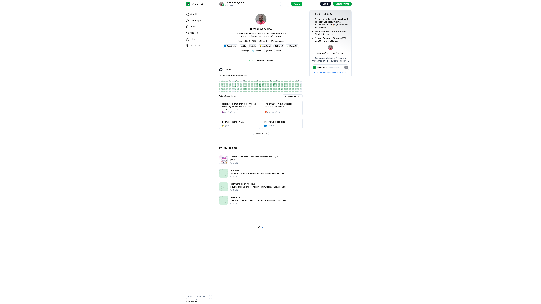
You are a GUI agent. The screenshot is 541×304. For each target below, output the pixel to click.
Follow (297, 4)
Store (199, 296)
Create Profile (342, 4)
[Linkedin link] (263, 227)
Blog (188, 296)
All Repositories (292, 96)
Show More (260, 133)
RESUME (260, 60)
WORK (251, 60)
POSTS (270, 60)
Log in (326, 4)
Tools (193, 296)
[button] (282, 4)
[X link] (258, 227)
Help (204, 296)
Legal (196, 299)
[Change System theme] (210, 297)
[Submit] (346, 67)
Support (189, 299)
